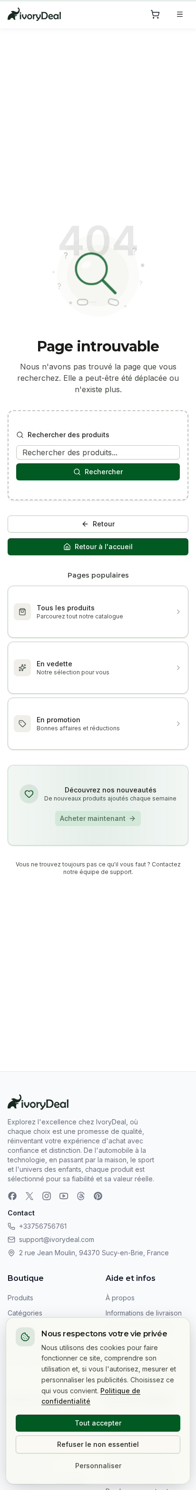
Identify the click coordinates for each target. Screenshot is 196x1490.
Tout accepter (98, 1423)
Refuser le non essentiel (98, 1444)
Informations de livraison (144, 1313)
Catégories (25, 1313)
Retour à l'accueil (104, 547)
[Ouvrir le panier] (155, 14)
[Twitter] (29, 1196)
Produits (20, 1298)
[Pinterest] (98, 1196)
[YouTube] (64, 1196)
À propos (120, 1298)
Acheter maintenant (93, 818)
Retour (104, 524)
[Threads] (81, 1196)
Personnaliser (98, 1466)
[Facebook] (12, 1196)
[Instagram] (46, 1196)
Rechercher (104, 472)
